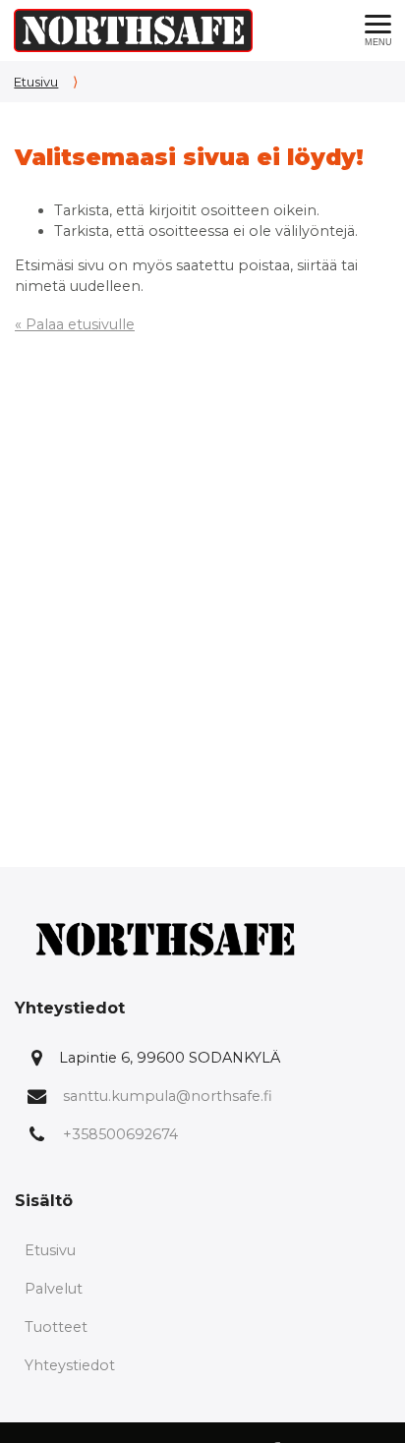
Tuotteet (56, 1327)
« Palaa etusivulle (75, 324)
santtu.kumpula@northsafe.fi (167, 1096)
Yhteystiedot (70, 1365)
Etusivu (36, 81)
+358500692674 (120, 1134)
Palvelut (54, 1289)
